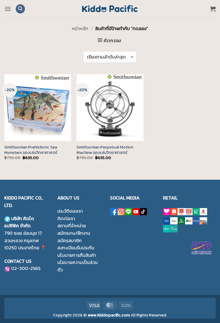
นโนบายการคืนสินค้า (76, 255)
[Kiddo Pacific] (110, 9)
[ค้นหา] (20, 9)
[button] (7, 9)
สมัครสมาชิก (69, 240)
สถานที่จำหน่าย (71, 225)
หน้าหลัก (80, 28)
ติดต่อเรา (66, 218)
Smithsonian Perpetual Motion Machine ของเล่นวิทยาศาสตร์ (104, 149)
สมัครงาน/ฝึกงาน (73, 233)
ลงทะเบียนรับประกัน (75, 247)
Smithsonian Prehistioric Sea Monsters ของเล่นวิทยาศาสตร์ (30, 149)
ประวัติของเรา (70, 210)
